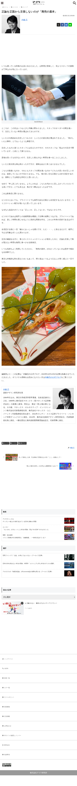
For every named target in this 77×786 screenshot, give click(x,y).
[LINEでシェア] (70, 24)
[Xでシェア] (58, 24)
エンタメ (5, 527)
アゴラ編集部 (28, 608)
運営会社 (7, 745)
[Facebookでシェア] (62, 24)
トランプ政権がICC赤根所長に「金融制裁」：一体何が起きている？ (24, 537)
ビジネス (14, 443)
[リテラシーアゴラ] (13, 608)
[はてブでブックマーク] (66, 24)
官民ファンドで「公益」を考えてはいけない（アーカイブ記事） (23, 555)
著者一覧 (7, 678)
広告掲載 (7, 716)
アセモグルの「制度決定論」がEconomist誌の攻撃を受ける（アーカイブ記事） (28, 571)
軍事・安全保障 (8, 535)
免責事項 (7, 754)
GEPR (6, 668)
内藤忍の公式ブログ (53, 377)
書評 (4, 548)
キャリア (6, 443)
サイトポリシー (9, 697)
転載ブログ (23, 443)
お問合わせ (7, 726)
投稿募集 (7, 707)
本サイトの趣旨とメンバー (12, 735)
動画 (4, 512)
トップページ (8, 659)
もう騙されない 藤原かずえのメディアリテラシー (41, 603)
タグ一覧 (7, 687)
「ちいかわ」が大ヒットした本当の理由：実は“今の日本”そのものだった (26, 529)
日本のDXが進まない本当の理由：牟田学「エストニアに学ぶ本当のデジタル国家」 (29, 563)
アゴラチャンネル (8, 519)
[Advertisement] (38, 48)
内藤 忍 (24, 20)
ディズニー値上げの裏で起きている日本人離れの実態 (19, 521)
